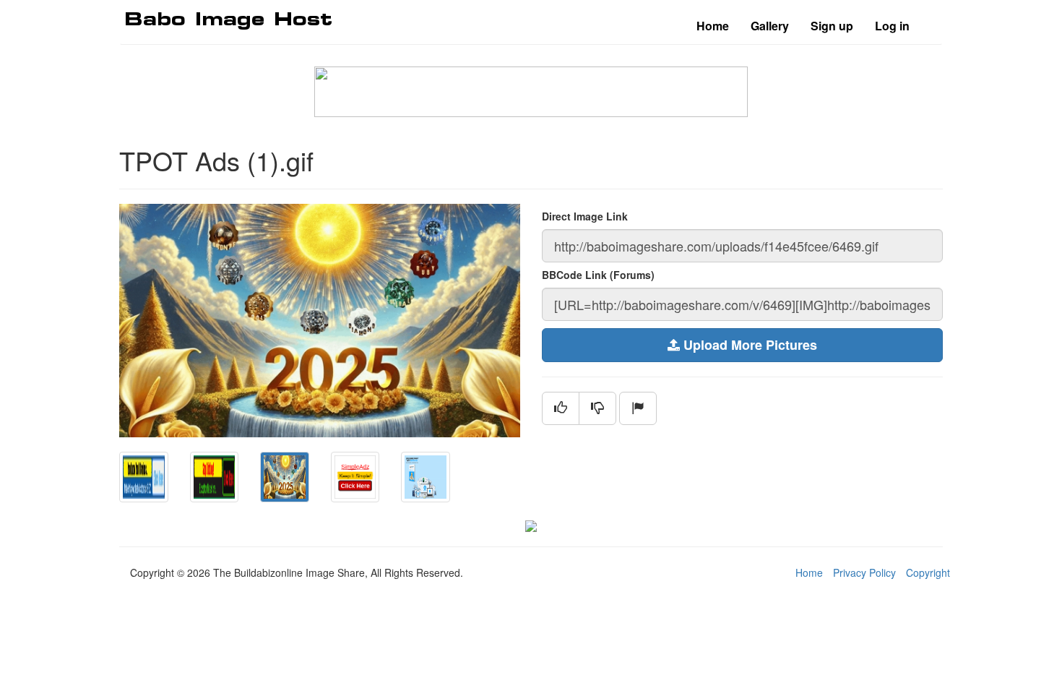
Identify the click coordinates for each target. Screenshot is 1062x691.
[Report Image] (638, 408)
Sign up (832, 25)
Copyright (928, 572)
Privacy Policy (864, 572)
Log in (892, 25)
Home (712, 25)
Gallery (770, 25)
